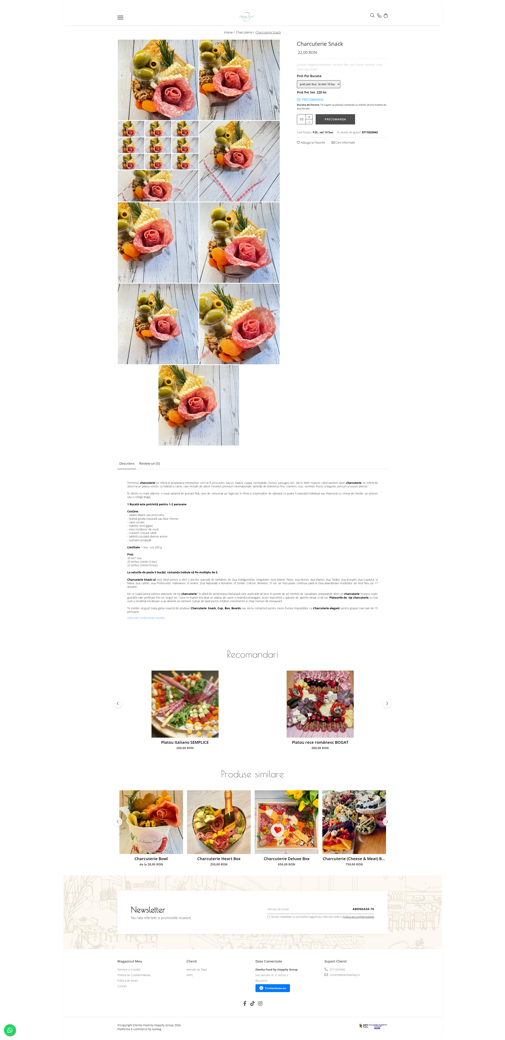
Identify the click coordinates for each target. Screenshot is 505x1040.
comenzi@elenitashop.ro (344, 975)
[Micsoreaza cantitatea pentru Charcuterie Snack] (309, 121)
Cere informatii (345, 142)
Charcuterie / (245, 32)
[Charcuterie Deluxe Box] (286, 822)
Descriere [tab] (126, 463)
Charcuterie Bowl (151, 858)
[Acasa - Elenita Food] (246, 16)
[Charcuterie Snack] (158, 80)
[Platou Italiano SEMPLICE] (185, 704)
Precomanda (335, 119)
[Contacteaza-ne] (379, 15)
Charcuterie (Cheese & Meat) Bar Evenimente (354, 858)
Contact (122, 986)
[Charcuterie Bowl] (151, 822)
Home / (229, 32)
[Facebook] (244, 1003)
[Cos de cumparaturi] (385, 15)
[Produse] (120, 19)
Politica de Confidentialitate (358, 917)
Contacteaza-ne (275, 988)
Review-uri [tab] (149, 463)
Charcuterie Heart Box (218, 858)
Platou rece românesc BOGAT (320, 742)
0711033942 (337, 969)
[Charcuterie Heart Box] (219, 822)
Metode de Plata (196, 969)
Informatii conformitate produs (146, 618)
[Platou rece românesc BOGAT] (320, 704)
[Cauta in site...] (372, 15)
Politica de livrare (127, 980)
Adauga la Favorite (312, 142)
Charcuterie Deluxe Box (287, 858)
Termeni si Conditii (128, 969)
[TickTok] (252, 1003)
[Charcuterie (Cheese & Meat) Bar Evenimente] (354, 822)
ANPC (189, 975)
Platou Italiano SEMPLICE (185, 742)
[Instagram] (260, 1003)
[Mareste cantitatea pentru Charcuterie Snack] (309, 116)
